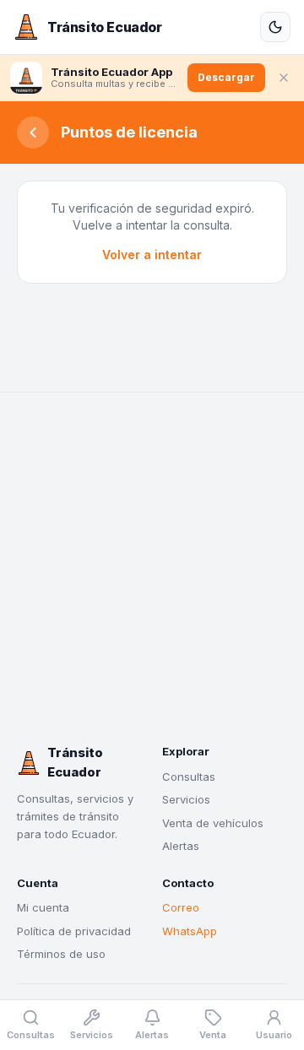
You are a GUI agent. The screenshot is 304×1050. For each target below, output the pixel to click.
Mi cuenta (43, 907)
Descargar (226, 77)
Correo (180, 907)
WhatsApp (189, 931)
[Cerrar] (284, 78)
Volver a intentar (152, 254)
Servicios (186, 799)
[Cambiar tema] (275, 27)
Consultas (188, 776)
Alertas (180, 845)
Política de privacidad (74, 931)
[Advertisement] (152, 568)
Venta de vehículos (212, 823)
